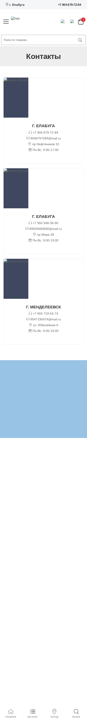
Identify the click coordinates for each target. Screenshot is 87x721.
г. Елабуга (16, 4)
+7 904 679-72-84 (69, 4)
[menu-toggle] (6, 21)
